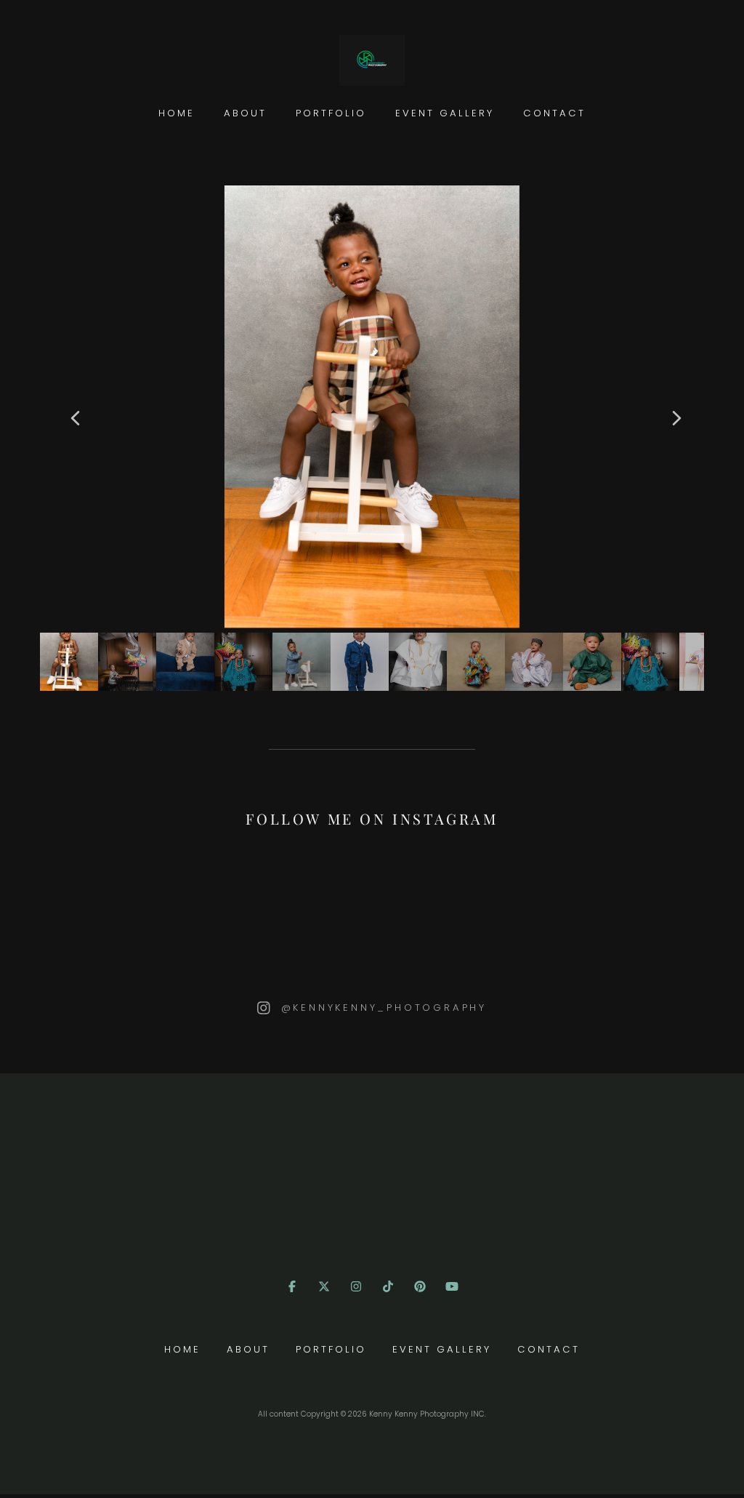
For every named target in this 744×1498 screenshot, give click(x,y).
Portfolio (331, 113)
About (245, 113)
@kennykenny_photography (384, 1007)
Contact (554, 113)
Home (176, 113)
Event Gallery (444, 113)
